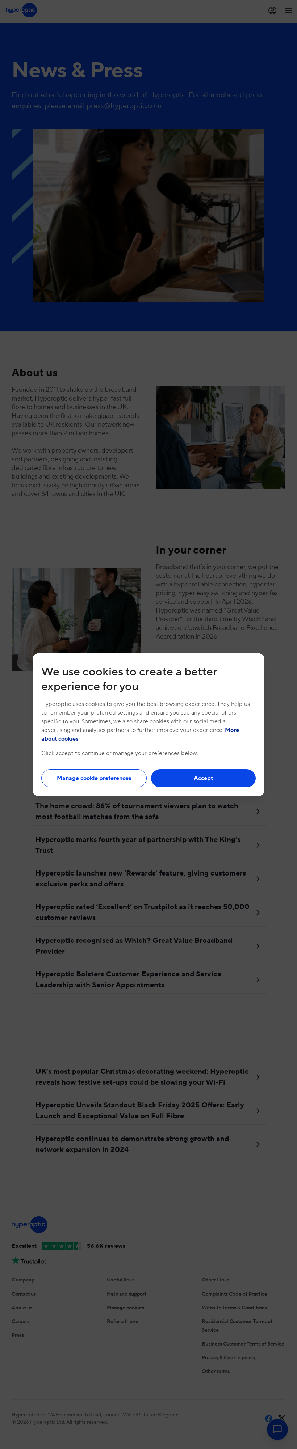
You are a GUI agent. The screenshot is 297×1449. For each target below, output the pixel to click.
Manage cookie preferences (94, 778)
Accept (203, 778)
